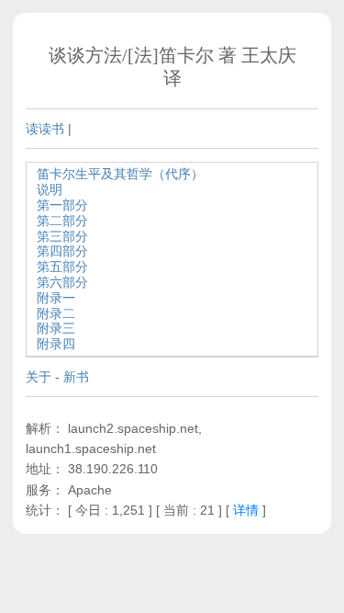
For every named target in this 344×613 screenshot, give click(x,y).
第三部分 (62, 236)
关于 (38, 376)
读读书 (45, 128)
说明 (49, 189)
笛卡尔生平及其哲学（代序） (120, 173)
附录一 (56, 297)
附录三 (56, 328)
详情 (245, 510)
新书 (76, 376)
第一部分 (62, 205)
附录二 (56, 313)
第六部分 (62, 282)
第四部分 (62, 251)
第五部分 (62, 266)
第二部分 (62, 220)
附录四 (56, 343)
